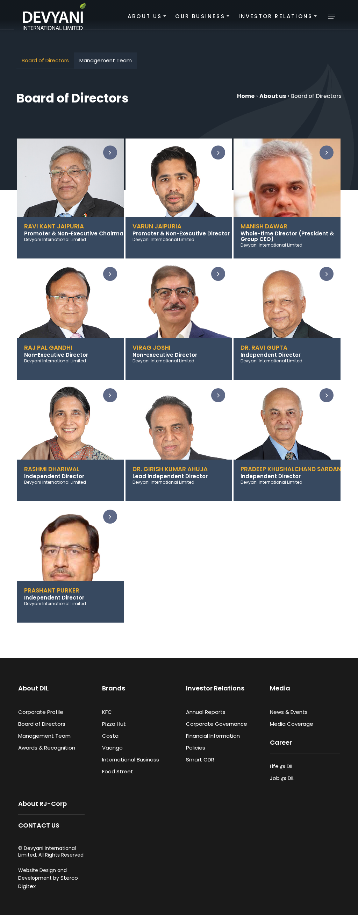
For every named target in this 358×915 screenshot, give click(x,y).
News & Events (289, 712)
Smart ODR (200, 759)
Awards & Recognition (46, 747)
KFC (107, 712)
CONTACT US (38, 825)
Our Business (200, 16)
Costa (110, 735)
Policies (195, 747)
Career (281, 742)
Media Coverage (291, 724)
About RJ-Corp (42, 803)
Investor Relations (275, 16)
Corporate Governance (216, 724)
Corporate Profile (40, 712)
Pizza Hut (114, 724)
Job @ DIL (282, 778)
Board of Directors (45, 60)
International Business (130, 759)
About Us (145, 16)
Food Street (117, 771)
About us (272, 96)
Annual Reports (205, 712)
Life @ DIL (281, 766)
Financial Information (213, 735)
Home (246, 96)
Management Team (105, 60)
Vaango (112, 747)
